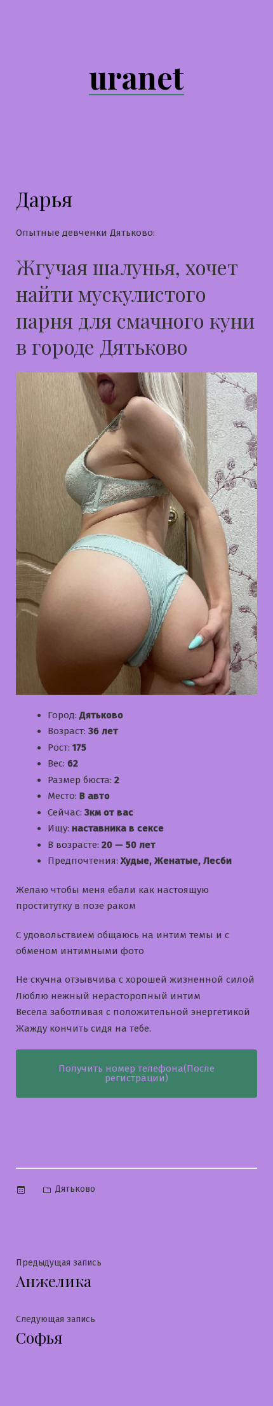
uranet (136, 77)
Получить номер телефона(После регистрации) (136, 1073)
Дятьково (75, 1189)
